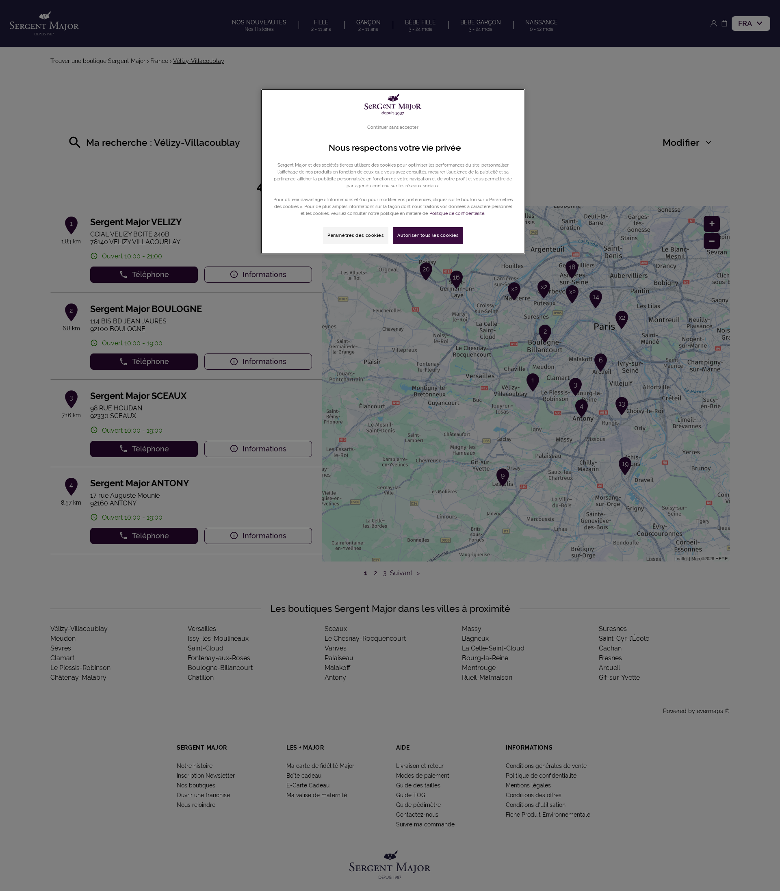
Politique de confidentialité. (457, 213)
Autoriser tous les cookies (428, 235)
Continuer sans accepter (392, 127)
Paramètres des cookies (355, 235)
